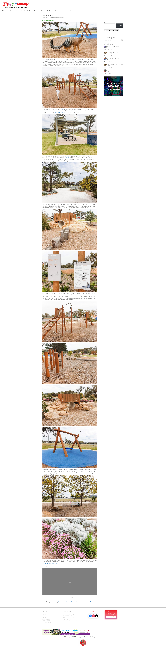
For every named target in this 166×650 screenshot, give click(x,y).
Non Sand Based (79, 602)
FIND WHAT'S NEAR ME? (111, 30)
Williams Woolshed (59, 112)
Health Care (50, 10)
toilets (67, 158)
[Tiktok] (5, 1)
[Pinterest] (10, 1)
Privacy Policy (46, 622)
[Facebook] (3, 1)
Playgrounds (62, 602)
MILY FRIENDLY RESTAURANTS (68, 618)
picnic (62, 109)
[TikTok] (96, 615)
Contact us (45, 616)
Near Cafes (69, 602)
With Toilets (90, 602)
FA (64, 617)
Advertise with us (47, 619)
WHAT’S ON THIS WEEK (70, 620)
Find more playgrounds (49, 563)
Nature (55, 602)
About (44, 617)
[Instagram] (12, 1)
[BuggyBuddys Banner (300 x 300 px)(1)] (113, 86)
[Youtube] (7, 1)
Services (57, 10)
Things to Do (5, 10)
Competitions (65, 10)
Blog (71, 10)
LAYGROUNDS (68, 616)
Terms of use (46, 620)
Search (106, 22)
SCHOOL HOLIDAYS (69, 614)
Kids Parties (30, 10)
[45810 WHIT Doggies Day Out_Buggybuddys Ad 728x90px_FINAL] (66, 632)
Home (44, 614)
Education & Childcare (40, 10)
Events (12, 10)
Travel (23, 10)
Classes (17, 10)
